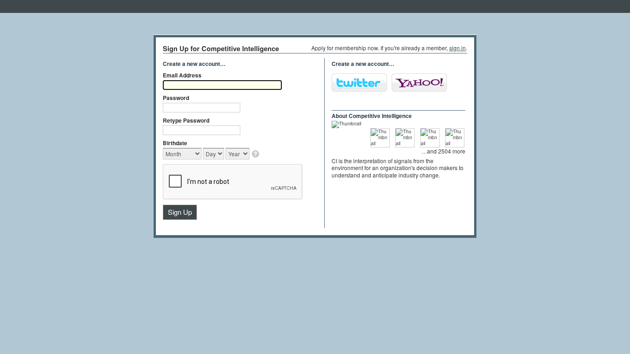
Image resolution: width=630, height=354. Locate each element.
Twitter (359, 82)
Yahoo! (419, 82)
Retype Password (186, 120)
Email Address (182, 75)
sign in (457, 48)
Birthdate (175, 143)
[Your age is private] (256, 154)
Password (176, 98)
